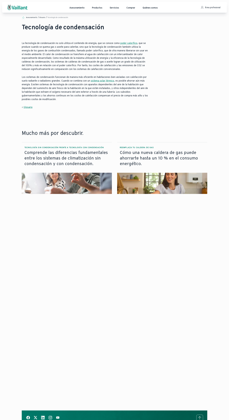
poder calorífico (128, 43)
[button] (67, 168)
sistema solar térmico (102, 80)
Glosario (28, 107)
